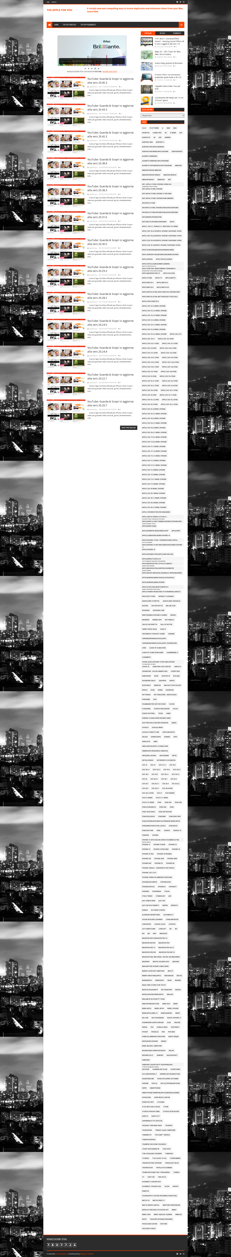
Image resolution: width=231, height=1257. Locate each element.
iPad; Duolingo (148, 812)
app (169, 179)
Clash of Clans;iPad (157, 648)
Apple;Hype (176, 531)
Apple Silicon (169, 273)
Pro (163, 1032)
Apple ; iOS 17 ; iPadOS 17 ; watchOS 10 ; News (160, 226)
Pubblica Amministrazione (153, 1036)
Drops (172, 681)
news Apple (146, 1008)
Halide (145, 737)
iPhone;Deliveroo (149, 882)
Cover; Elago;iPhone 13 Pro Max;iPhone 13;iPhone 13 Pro (158, 662)
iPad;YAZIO (173, 826)
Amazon (178, 165)
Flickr (171, 704)
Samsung (146, 1060)
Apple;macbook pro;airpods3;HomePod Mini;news (158, 568)
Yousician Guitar (149, 1224)
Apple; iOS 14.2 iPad (168, 353)
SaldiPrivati (172, 1055)
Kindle (145, 910)
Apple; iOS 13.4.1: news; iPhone (154, 334)
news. (177, 1013)
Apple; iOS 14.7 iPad (150, 371)
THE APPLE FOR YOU (59, 10)
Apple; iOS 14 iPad (149, 348)
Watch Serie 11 (159, 1200)
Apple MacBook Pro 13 (151, 273)
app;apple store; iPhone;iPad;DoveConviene (160, 208)
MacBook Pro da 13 (166, 947)
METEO (179, 976)
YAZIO (144, 1219)
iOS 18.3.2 (156, 770)
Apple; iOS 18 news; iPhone (153, 489)
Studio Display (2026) (151, 1111)
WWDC (174, 1210)
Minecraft (159, 980)
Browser (145, 620)
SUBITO (145, 1116)
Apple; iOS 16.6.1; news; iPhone (154, 432)
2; (162, 128)
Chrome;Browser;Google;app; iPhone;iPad (159, 643)
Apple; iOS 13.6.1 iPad (150, 343)
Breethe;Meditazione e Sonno (154, 615)
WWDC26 (178, 1214)
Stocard (160, 1102)
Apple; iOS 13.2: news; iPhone (153, 306)
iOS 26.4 (165, 784)
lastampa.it (168, 915)
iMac (155, 741)
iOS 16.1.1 (162, 765)
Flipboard (146, 709)
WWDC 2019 (146, 1214)
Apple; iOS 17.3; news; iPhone (153, 460)
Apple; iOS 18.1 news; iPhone (153, 493)
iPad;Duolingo (148, 816)
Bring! (173, 615)
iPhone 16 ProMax (164, 854)
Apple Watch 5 (147, 283)
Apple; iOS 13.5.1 (148, 339)
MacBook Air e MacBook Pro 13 (154, 938)
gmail (174, 723)
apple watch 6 (162, 283)
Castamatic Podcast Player (153, 634)
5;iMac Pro (157, 133)
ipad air (168, 802)
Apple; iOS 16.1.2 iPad (150, 400)
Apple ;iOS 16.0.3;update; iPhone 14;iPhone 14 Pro (162, 240)
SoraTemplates (61, 1254)
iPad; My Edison (165, 812)
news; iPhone (172, 1008)
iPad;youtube (147, 830)
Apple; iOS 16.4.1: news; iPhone (154, 414)
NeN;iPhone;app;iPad (150, 1004)
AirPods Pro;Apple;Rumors (153, 147)
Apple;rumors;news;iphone (153, 582)
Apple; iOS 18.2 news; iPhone (153, 503)
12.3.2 (144, 128)
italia (167, 891)
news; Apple (159, 1008)
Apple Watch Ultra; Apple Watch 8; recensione (161, 292)
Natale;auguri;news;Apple (152, 994)
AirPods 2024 (147, 142)
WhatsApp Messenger (171, 1205)
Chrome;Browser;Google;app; (154, 638)
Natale (178, 990)
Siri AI (154, 1083)
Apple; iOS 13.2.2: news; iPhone (154, 311)
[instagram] (183, 2)
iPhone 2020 (172, 858)
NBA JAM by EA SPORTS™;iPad (153, 999)
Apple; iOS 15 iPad (149, 376)
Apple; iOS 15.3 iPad (170, 381)
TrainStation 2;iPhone (152, 1163)
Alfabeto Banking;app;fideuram (155, 161)
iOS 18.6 (155, 774)
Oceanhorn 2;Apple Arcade (153, 1022)
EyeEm (160, 690)
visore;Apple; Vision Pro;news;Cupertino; (159, 1196)
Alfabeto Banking (149, 156)
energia (157, 685)
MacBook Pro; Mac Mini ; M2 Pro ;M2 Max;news (161, 957)
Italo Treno (147, 896)
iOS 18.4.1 (176, 770)
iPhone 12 (146, 844)
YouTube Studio (149, 1228)
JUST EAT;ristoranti (150, 905)
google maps (157, 727)
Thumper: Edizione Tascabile (154, 1144)
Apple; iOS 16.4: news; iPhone (153, 409)
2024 (174, 128)
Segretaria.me (148, 1079)
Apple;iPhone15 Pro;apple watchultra (157, 554)
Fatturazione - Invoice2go (165, 695)
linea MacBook (172, 919)
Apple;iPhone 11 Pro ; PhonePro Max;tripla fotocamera (159, 540)
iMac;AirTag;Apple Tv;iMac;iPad (155, 746)
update (175, 1186)
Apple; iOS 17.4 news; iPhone (153, 470)
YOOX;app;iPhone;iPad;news (161, 1219)
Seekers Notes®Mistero (170, 1074)
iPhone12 (161, 887)
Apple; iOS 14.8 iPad (168, 371)
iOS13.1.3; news (148, 802)
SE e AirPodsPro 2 (149, 1074)
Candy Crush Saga (149, 629)
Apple (172, 222)
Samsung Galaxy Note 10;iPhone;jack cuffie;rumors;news (157, 1065)
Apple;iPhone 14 (148, 549)
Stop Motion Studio (151, 1107)
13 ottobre (154, 128)
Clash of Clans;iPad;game (152, 652)
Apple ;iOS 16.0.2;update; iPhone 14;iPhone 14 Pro (162, 236)
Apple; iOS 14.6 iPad (170, 367)
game (168, 713)
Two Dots (162, 1177)
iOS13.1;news (147, 798)
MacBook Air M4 (148, 943)
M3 (176, 929)
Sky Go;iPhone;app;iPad (170, 1083)
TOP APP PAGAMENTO (88, 24)
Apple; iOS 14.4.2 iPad (170, 362)
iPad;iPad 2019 (174, 816)
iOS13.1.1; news (162, 798)
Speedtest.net (148, 1102)
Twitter (151, 1177)
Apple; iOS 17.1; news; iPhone (153, 446)
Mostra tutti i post (110, 72)
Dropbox (162, 681)
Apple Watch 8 (147, 287)
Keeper (165, 905)
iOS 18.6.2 (175, 774)
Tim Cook (166, 1149)
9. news (173, 133)
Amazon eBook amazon (151, 170)
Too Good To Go (159, 1158)
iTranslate (160, 896)
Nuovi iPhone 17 (174, 1018)
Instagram (164, 755)
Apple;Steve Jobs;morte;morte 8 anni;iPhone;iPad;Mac (155, 587)
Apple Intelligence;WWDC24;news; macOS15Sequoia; (156, 264)
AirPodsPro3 (177, 151)
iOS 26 (144, 779)
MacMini (145, 962)
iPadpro (145, 835)
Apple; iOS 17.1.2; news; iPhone (154, 451)
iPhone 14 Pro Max (161, 849)
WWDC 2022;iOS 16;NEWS (163, 1214)
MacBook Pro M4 (149, 952)
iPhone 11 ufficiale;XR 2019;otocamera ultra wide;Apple (160, 840)
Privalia (154, 1032)
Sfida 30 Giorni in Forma (167, 1079)
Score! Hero (175, 1069)
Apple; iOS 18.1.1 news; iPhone (154, 498)
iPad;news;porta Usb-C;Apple (153, 826)
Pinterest (175, 1027)
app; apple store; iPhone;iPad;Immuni (157, 198)
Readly (163, 1041)
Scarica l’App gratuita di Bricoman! (169, 63)
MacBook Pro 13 (148, 947)
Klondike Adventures (151, 915)
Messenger (168, 976)
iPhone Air (146, 863)
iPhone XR (170, 863)
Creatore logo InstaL (162, 667)
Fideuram (146, 699)
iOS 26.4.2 (175, 784)
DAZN (156, 676)
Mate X (170, 971)
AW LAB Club (170, 606)
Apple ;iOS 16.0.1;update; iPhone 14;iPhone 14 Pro (162, 231)
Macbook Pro (164, 943)
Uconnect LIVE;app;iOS (151, 1182)
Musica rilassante (150, 990)
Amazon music (148, 179)
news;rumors (166, 1013)
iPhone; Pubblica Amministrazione (157, 877)
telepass (168, 1125)
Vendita (145, 1191)
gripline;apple (168, 732)
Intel (174, 755)
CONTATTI (54, 2)
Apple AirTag (147, 259)
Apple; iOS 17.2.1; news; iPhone (154, 456)
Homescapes (156, 737)
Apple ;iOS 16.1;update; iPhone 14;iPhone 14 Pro (161, 245)
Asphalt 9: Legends (166, 596)
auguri (145, 606)
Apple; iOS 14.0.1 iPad (168, 348)
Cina (144, 648)
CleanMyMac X (172, 652)
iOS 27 (159, 793)
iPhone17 (172, 887)
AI (154, 137)
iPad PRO (162, 807)
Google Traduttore (150, 732)
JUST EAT (162, 901)
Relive (171, 1050)
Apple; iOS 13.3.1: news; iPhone (154, 325)
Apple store (147, 278)
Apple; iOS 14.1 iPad (150, 353)
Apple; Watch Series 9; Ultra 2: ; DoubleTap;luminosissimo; (154, 517)
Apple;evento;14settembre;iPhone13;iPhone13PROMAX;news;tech (162, 522)
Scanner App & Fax (160, 1069)
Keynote (174, 905)
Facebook (170, 690)
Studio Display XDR (171, 1111)
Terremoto (146, 1135)
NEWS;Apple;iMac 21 (150, 1013)
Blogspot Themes (87, 1254)
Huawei (167, 737)
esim (153, 690)
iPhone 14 (146, 849)
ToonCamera (175, 1158)
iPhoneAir (156, 891)
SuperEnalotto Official (152, 1121)
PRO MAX (171, 1032)
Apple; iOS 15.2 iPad (167, 376)
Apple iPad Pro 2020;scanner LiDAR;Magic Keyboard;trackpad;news (159, 269)
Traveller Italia (172, 1163)
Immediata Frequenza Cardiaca (155, 751)
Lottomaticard (148, 929)
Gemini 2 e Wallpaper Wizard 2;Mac (156, 718)
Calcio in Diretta (149, 624)
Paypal (144, 1027)
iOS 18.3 (172, 765)
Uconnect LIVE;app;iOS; (151, 1186)
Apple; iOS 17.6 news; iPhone (153, 484)
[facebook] (177, 2)
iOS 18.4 (166, 770)
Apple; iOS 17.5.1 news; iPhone (154, 479)
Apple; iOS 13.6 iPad (166, 339)
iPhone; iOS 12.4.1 (149, 873)
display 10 (166, 676)
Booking (146, 610)
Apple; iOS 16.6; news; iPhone (153, 428)
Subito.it (155, 1116)
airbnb (167, 137)
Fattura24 (146, 695)
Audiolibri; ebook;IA (171, 601)
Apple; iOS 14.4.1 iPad (150, 362)
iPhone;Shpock (148, 887)
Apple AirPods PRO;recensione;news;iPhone (160, 254)
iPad (159, 802)
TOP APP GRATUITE (69, 24)
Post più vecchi (129, 428)
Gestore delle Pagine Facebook (155, 723)
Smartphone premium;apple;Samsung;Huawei (160, 1093)
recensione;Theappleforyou (153, 1050)
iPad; (172, 807)
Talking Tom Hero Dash (152, 1125)
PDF (152, 1027)
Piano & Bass (162, 1027)
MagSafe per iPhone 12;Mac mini (155, 966)
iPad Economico (149, 807)
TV (143, 1177)
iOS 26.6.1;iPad (148, 793)
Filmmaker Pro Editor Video (154, 704)
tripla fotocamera (164, 1168)
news (175, 1004)
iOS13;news (169, 793)
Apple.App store (148, 596)
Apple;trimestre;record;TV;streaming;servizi (161, 592)
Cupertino (175, 671)
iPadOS (167, 830)
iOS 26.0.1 (154, 779)
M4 (143, 933)
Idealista (146, 741)
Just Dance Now (148, 901)
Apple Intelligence (164, 259)
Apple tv (158, 278)
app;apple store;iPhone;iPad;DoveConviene (160, 212)
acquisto (146, 137)
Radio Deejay (173, 1036)
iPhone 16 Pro (148, 854)
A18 (180, 133)
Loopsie (172, 924)
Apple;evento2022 (149, 526)
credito (177, 667)
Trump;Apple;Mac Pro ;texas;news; (156, 1172)
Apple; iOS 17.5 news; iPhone (153, 475)
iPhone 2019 (159, 858)
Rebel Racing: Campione (152, 1046)
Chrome (171, 634)
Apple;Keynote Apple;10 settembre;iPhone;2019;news (153, 559)
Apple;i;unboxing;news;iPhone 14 (156, 535)
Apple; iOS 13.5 (175, 334)
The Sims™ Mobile (162, 1135)
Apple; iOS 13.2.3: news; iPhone (154, 315)
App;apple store (148, 203)
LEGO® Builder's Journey (152, 919)
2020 (168, 128)
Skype (144, 1088)
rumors (160, 1055)
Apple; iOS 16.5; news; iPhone (153, 418)
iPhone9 (145, 891)
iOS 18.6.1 (164, 774)
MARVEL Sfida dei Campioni (153, 971)
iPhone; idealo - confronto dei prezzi (158, 868)
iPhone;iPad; (165, 882)
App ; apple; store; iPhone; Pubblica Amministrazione (156, 184)
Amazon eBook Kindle (151, 175)
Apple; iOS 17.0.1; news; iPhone (154, 437)
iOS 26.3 (145, 784)
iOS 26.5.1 (155, 788)
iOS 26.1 (164, 779)
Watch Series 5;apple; (150, 1205)
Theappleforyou (148, 1139)
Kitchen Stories (158, 910)
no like (145, 1018)
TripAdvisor (147, 1168)
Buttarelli (169, 620)
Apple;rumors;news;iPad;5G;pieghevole (158, 578)
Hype (175, 737)
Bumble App (157, 620)
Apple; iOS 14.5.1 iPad (150, 367)
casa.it (163, 629)
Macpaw (175, 962)
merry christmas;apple (151, 976)
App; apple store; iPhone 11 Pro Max (156, 194)
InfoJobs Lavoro (149, 755)
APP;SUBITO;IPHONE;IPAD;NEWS (154, 222)
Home (48, 2)
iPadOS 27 (177, 830)
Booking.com (158, 610)
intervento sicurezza (166, 760)
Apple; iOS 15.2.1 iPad (150, 381)
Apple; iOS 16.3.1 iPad (169, 404)
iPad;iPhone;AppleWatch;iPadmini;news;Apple (161, 821)
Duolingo (146, 685)
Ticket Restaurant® (150, 1149)
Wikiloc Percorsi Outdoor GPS (155, 1210)
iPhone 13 (173, 844)
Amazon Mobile (169, 175)
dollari (176, 676)
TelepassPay (147, 1130)
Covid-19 (145, 667)
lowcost (162, 929)
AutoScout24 (157, 606)
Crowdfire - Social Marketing (155, 671)
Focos (175, 709)
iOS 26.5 (145, 788)
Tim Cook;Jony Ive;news (152, 1154)
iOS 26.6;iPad (167, 788)
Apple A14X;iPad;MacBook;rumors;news (158, 250)
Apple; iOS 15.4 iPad (170, 386)
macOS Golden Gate (161, 962)
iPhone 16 (176, 849)
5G (166, 133)
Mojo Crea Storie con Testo (154, 985)
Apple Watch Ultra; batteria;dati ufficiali (160, 297)
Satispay (145, 1069)
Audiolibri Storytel (150, 601)
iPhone (155, 835)
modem (178, 980)
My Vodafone (166, 990)
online (177, 1022)
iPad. (159, 830)
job (169, 896)
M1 (171, 929)
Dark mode (146, 676)
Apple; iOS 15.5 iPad (150, 390)
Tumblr (176, 1172)
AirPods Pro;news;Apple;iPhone (155, 151)
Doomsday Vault (149, 681)
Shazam (145, 1083)
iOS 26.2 (174, 779)
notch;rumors (158, 1018)
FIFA (155, 699)
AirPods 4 (160, 142)
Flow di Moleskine (162, 709)
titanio (145, 1158)
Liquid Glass (159, 924)
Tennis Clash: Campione (165, 1130)
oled (169, 1022)
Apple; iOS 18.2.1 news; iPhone (154, 507)
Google (145, 727)
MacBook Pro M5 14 (166, 952)
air (160, 137)
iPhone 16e (146, 858)
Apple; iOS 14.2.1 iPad (150, 357)
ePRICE (144, 690)
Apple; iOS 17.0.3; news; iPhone (154, 442)
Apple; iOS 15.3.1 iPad (150, 386)
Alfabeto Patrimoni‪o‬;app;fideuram (157, 165)
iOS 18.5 (145, 774)
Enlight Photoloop (172, 685)
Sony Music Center (162, 1097)
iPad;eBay (162, 816)
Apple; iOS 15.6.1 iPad (169, 390)
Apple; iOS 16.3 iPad (150, 404)
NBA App (170, 994)
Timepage (169, 1154)
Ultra (167, 1186)
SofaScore (146, 1097)
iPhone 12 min (159, 844)
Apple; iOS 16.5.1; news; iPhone (154, 423)
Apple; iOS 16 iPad (149, 395)
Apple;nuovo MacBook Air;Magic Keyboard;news (162, 573)
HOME (56, 24)
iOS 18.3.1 (145, 770)
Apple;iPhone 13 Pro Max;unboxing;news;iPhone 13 (162, 545)
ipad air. (178, 802)
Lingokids (146, 924)
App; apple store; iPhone (152, 189)
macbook (163, 933)
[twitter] (180, 2)
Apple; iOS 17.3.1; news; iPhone (154, 465)
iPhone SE (159, 863)
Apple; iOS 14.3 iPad (170, 357)
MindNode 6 (147, 980)
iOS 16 (152, 765)
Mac (154, 933)
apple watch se (163, 287)
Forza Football (148, 713)
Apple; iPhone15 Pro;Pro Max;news (156, 512)
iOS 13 (144, 765)
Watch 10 (145, 1200)
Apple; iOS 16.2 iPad (170, 400)
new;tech (166, 1004)
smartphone (155, 1088)
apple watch (170, 278)
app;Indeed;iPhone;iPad (152, 217)
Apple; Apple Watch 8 (150, 301)
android (161, 179)
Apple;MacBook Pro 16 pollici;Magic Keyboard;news (157, 564)
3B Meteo (145, 133)
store (165, 1107)
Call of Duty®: (166, 624)
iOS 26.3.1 (155, 784)
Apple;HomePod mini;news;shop (155, 531)
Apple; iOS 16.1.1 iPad (168, 395)
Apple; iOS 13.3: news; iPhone (153, 320)
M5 (149, 933)
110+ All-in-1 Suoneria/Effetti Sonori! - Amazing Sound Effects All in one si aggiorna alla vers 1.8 (169, 41)
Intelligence (147, 760)
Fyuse (160, 713)
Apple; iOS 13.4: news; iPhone (153, 329)
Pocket (145, 1032)
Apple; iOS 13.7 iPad (170, 343)
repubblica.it (147, 1055)
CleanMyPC (146, 657)
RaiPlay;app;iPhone (150, 1041)
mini (170, 980)
